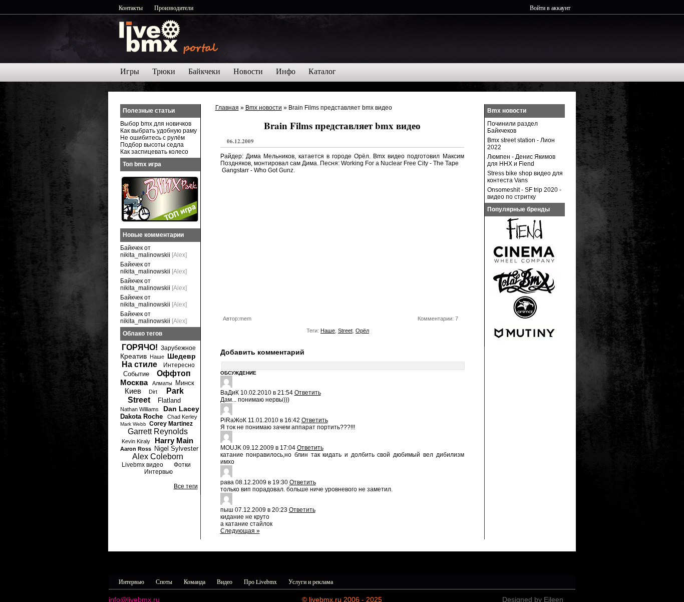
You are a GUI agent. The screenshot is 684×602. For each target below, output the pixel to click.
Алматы (162, 383)
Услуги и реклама (310, 581)
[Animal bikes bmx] (524, 317)
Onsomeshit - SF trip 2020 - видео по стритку (524, 193)
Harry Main (174, 440)
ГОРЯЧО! (140, 347)
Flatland (169, 400)
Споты (164, 581)
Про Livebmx (260, 581)
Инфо (285, 71)
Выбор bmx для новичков (155, 123)
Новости (248, 71)
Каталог (322, 71)
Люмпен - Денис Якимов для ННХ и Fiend (521, 160)
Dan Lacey (181, 409)
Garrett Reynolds (158, 431)
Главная (227, 107)
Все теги (186, 486)
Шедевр (181, 356)
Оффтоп (174, 373)
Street (345, 331)
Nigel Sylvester (176, 448)
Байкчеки (204, 71)
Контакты (131, 8)
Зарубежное (178, 348)
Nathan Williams (139, 409)
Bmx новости (263, 107)
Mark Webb (133, 424)
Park (175, 391)
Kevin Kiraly (136, 441)
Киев (133, 391)
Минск (184, 383)
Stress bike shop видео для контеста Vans (525, 177)
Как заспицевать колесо (154, 151)
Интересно (179, 365)
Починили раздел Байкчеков (512, 127)
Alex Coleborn (157, 456)
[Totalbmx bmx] (524, 291)
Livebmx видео (142, 464)
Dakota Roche (141, 416)
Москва (134, 382)
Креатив (133, 356)
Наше (327, 331)
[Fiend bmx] (524, 239)
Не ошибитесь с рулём (152, 137)
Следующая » (240, 530)
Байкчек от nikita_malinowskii (145, 251)
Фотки (182, 464)
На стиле (139, 364)
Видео (224, 581)
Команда (194, 581)
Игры (129, 71)
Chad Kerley (182, 417)
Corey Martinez (171, 423)
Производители (173, 8)
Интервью (158, 471)
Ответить (307, 392)
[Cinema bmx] (524, 265)
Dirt (153, 392)
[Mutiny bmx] (524, 343)
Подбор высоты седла (152, 144)
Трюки (163, 71)
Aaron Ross (135, 449)
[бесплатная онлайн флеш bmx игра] (159, 219)
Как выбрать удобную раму (158, 130)
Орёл (362, 331)
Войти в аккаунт (550, 8)
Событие (136, 374)
